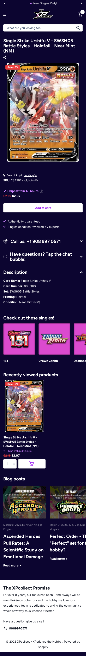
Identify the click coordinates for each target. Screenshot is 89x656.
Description (15, 272)
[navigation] (4, 3)
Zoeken (78, 27)
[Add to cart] (32, 463)
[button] (15, 460)
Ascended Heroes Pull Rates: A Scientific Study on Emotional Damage (24, 529)
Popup (41, 191)
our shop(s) (30, 175)
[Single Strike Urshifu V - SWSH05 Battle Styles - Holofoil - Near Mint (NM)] (24, 406)
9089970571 (18, 628)
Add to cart (43, 208)
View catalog (5, 14)
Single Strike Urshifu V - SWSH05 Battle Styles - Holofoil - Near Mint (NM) (21, 442)
